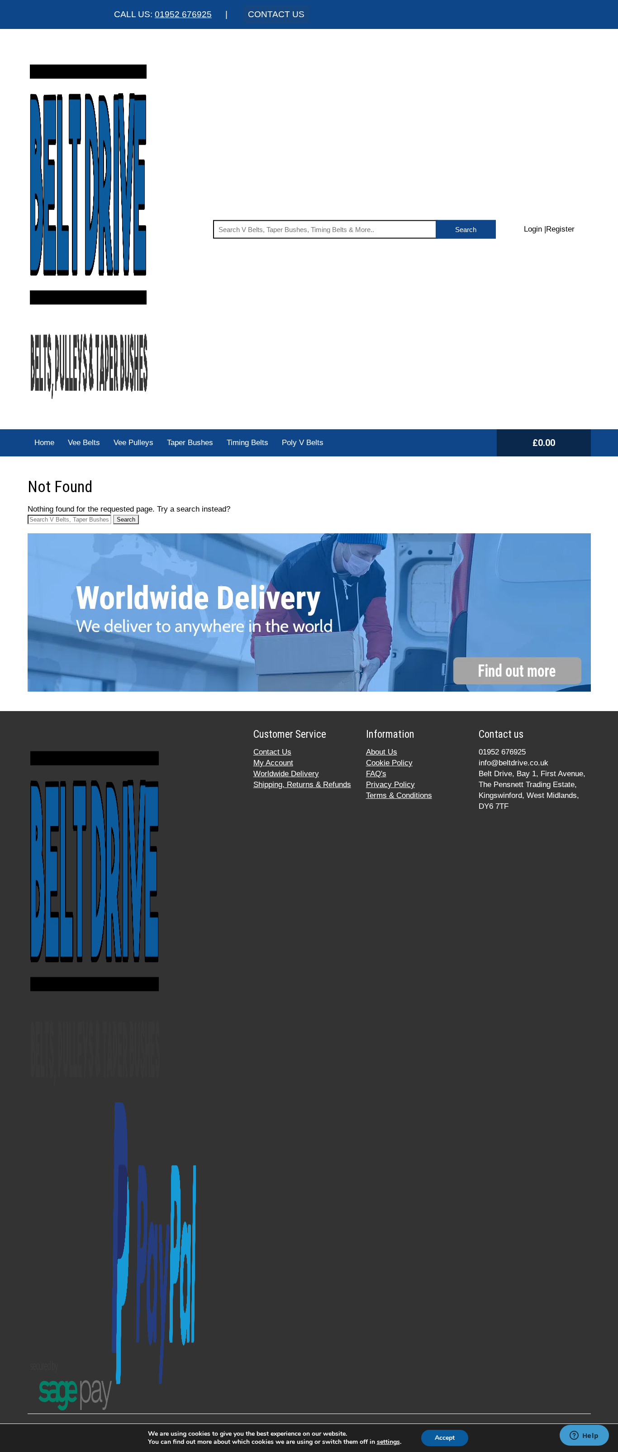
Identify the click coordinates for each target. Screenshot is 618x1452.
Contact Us (272, 752)
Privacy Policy (390, 784)
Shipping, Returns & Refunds (302, 784)
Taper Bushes (190, 442)
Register (560, 229)
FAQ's (376, 773)
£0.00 (543, 442)
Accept (445, 1437)
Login (533, 229)
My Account (273, 763)
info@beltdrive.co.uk (513, 763)
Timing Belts (247, 442)
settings (388, 1442)
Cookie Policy (389, 763)
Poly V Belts (302, 442)
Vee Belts (84, 442)
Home (44, 442)
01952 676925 (183, 14)
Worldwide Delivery (286, 773)
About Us (381, 752)
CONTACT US (276, 14)
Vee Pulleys (133, 442)
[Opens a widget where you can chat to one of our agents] (584, 1436)
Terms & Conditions (399, 795)
